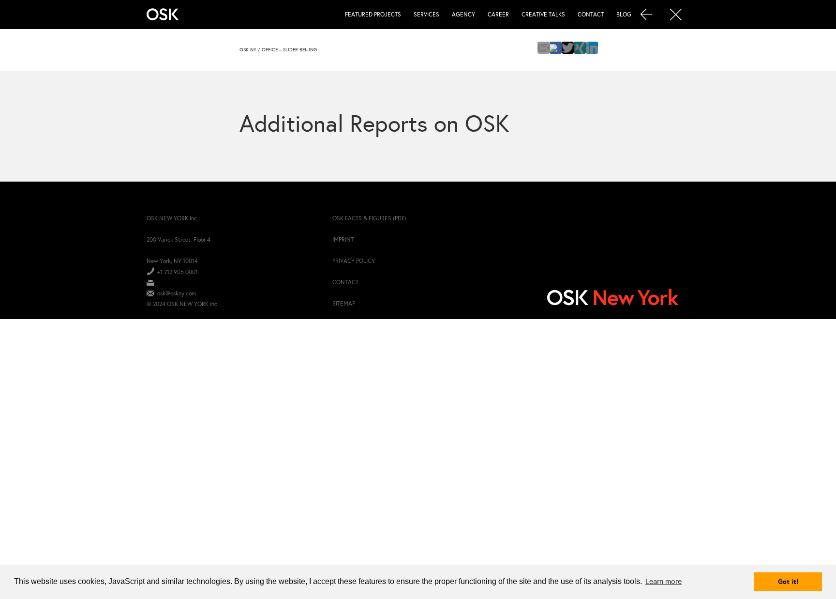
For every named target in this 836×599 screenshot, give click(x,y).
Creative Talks (543, 14)
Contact (591, 14)
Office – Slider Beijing (289, 50)
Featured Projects (373, 14)
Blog (623, 14)
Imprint (343, 239)
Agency (463, 14)
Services (426, 14)
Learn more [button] (663, 581)
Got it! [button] (788, 581)
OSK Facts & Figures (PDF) (369, 218)
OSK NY (247, 50)
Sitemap (343, 303)
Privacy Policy (353, 261)
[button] (543, 48)
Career (498, 14)
